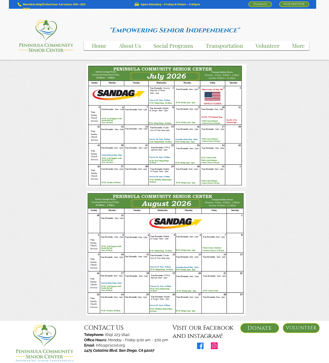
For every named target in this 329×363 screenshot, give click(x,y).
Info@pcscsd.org (110, 345)
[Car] (137, 4)
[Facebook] (200, 346)
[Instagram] (214, 345)
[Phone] (19, 4)
